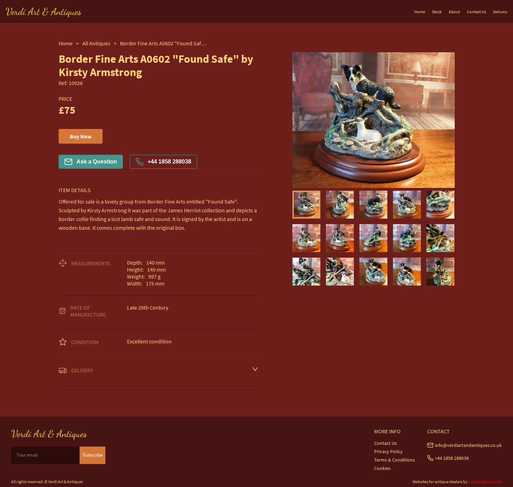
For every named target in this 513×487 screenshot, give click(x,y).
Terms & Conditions (394, 460)
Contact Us (476, 11)
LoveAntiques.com (485, 481)
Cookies (382, 468)
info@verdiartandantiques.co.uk (468, 445)
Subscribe (92, 455)
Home (419, 11)
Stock (437, 11)
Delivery (500, 11)
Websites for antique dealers (437, 481)
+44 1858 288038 (169, 162)
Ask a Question (96, 162)
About (454, 11)
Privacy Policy (388, 451)
